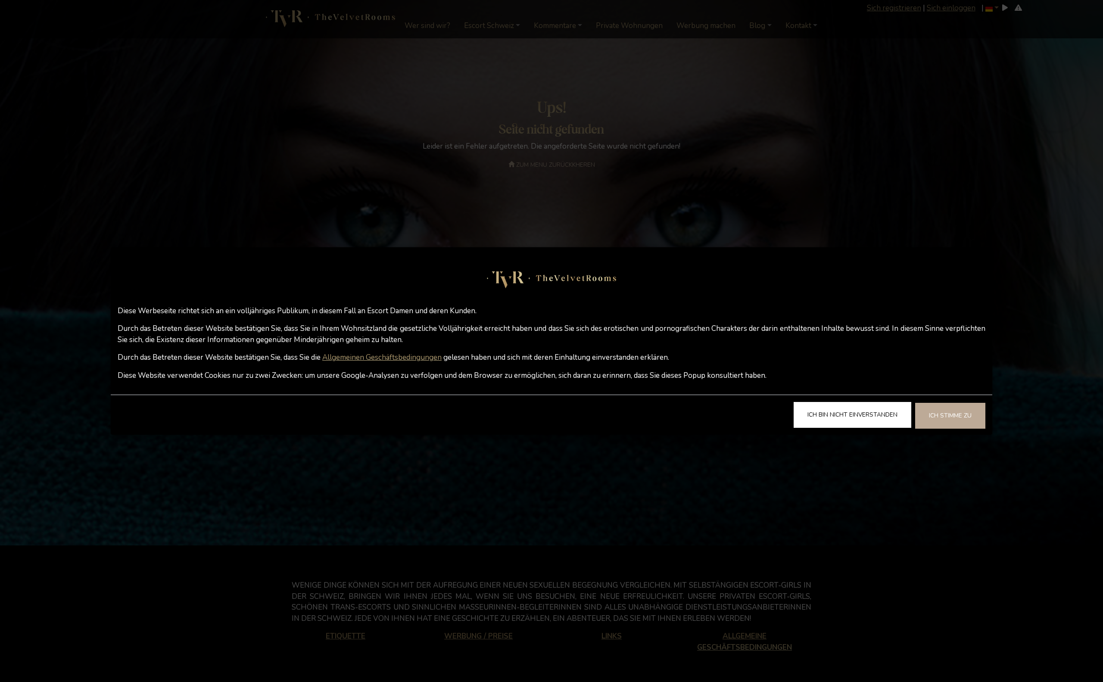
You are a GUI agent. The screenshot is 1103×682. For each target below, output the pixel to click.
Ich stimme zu (950, 415)
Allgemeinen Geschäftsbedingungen (382, 357)
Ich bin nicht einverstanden (852, 415)
